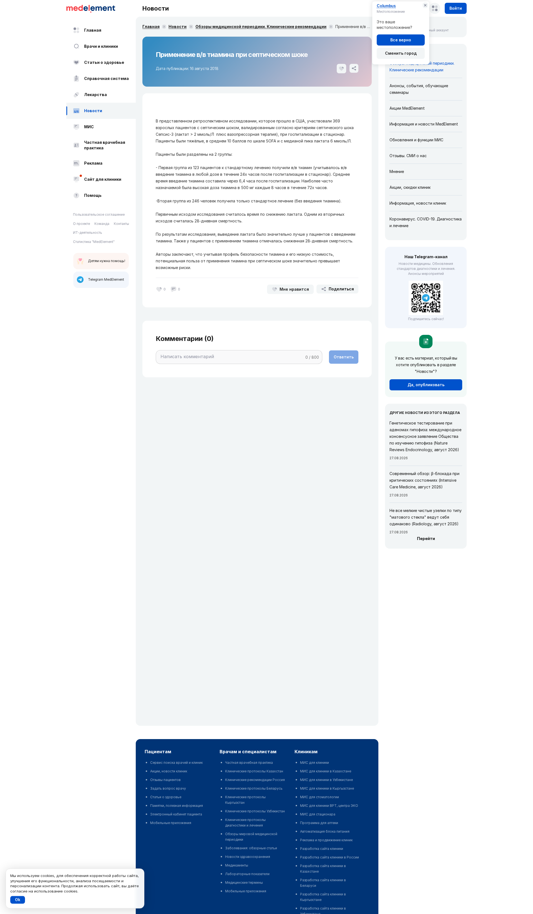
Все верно (400, 39)
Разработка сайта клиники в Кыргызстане (323, 897)
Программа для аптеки (319, 823)
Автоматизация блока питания (325, 831)
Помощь (93, 195)
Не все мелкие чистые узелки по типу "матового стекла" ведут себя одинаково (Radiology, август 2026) (425, 517)
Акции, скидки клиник (410, 187)
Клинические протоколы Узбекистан (255, 811)
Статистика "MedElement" (94, 242)
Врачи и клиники (101, 46)
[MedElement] (101, 8)
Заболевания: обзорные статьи (251, 848)
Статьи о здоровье (104, 62)
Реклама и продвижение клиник (326, 840)
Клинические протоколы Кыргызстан (245, 800)
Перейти (426, 538)
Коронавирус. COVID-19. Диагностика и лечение (425, 222)
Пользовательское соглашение (99, 214)
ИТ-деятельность (87, 232)
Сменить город (401, 53)
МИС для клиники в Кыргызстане (327, 788)
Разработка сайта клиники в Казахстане (323, 868)
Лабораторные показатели (247, 874)
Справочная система (106, 78)
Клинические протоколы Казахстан (254, 771)
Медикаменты (236, 865)
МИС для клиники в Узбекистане (326, 780)
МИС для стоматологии (319, 797)
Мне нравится (294, 289)
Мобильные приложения (170, 823)
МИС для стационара (317, 814)
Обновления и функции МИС (416, 139)
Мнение (396, 171)
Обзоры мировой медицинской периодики (251, 837)
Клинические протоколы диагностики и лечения (245, 822)
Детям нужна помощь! (106, 261)
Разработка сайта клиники (321, 849)
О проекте (81, 224)
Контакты (121, 224)
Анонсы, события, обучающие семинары (418, 89)
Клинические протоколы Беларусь (254, 788)
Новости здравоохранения (247, 857)
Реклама (93, 163)
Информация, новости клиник (417, 203)
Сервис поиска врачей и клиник (176, 762)
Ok (17, 899)
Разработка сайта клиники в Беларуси (323, 883)
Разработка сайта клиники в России (329, 857)
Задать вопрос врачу (168, 788)
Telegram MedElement (106, 279)
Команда (101, 224)
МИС (89, 126)
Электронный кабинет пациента (176, 814)
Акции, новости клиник (168, 771)
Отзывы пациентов (165, 780)
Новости (93, 110)
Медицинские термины (244, 882)
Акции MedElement (407, 108)
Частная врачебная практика (104, 145)
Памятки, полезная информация (176, 805)
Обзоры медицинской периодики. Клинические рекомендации (260, 26)
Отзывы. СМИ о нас (408, 155)
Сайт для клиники (102, 179)
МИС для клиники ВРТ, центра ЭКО (329, 805)
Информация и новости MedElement (423, 124)
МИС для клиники (314, 762)
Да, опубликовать (426, 384)
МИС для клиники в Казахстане (325, 771)
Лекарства (95, 94)
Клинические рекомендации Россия (255, 780)
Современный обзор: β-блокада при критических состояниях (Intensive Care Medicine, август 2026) (424, 480)
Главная (92, 30)
